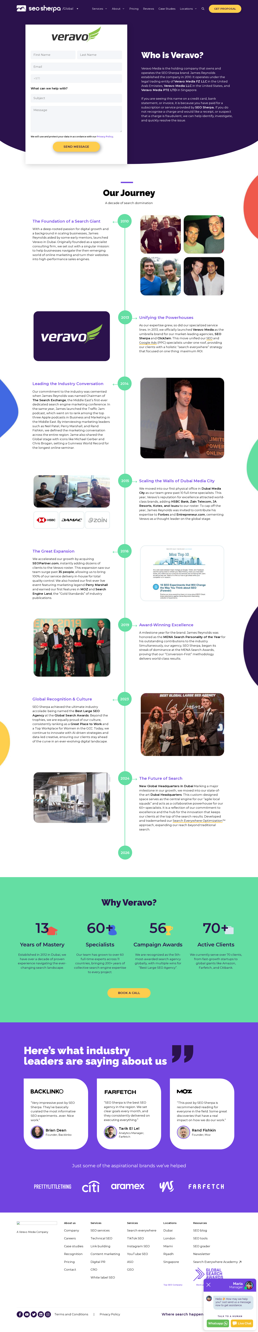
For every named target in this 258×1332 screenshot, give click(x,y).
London (169, 1238)
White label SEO (103, 1277)
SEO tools (200, 1238)
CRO (94, 1269)
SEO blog (200, 1230)
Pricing (133, 8)
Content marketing (105, 1254)
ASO (130, 1262)
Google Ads (148, 342)
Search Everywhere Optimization (198, 820)
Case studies (73, 1246)
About (116, 8)
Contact (70, 1269)
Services (97, 8)
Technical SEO (101, 1238)
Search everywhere (141, 1230)
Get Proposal (225, 8)
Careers (70, 1238)
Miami (168, 1246)
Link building (100, 1246)
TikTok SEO (135, 1238)
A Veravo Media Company (32, 1232)
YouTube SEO (137, 1254)
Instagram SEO (138, 1246)
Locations (186, 8)
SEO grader (201, 1246)
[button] (203, 9)
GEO (130, 1269)
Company (71, 1230)
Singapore (171, 1262)
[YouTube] (20, 1314)
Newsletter (201, 1254)
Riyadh (168, 1254)
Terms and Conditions (71, 1314)
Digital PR (98, 1262)
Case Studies (166, 8)
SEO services (100, 1230)
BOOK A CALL (129, 993)
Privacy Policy (104, 136)
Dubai (168, 1230)
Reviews (148, 8)
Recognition (73, 1254)
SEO (209, 338)
